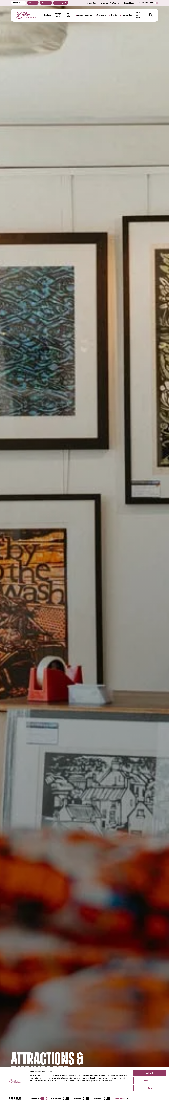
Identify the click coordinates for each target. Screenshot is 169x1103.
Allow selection (150, 1080)
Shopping (101, 15)
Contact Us (103, 3)
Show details (120, 1098)
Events (114, 15)
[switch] (66, 1098)
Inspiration (126, 15)
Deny (150, 1088)
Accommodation (85, 15)
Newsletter (91, 3)
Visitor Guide (116, 3)
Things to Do (58, 15)
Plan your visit (138, 15)
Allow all (149, 1073)
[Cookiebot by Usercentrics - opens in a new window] (15, 1098)
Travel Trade (129, 3)
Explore (47, 15)
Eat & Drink (68, 15)
